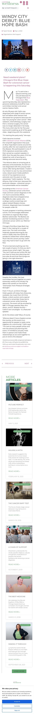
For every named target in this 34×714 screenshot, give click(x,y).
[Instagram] (24, 2)
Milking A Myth (15, 450)
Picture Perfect (16, 405)
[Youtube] (24, 4)
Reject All (17, 710)
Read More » (14, 418)
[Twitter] (27, 2)
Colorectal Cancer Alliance (16, 141)
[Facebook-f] (21, 2)
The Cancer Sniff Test (18, 503)
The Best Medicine (16, 597)
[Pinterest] (27, 4)
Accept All (17, 701)
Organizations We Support (12, 34)
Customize (17, 706)
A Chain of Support (17, 547)
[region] (17, 700)
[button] (28, 8)
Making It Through (17, 644)
